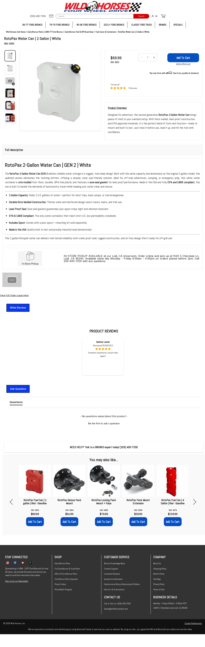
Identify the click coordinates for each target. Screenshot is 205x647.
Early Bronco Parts (62, 563)
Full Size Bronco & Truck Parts (67, 568)
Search (141, 16)
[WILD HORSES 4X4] (102, 7)
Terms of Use (158, 589)
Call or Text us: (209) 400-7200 (117, 603)
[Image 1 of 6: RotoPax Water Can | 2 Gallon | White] (10, 55)
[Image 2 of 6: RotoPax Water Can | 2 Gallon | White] (10, 68)
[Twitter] (30, 562)
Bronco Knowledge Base (114, 563)
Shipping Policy (159, 568)
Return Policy (158, 573)
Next (193, 502)
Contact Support (111, 568)
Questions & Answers (113, 579)
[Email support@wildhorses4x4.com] (51, 16)
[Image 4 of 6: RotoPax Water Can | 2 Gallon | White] (10, 93)
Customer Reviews (112, 573)
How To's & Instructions (114, 589)
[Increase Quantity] (154, 57)
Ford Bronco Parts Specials (66, 579)
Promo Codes (60, 584)
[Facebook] (15, 562)
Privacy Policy (158, 584)
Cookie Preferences (193, 623)
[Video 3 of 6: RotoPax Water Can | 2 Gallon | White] (10, 80)
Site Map (157, 579)
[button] (60, 90)
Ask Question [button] (18, 388)
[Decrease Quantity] (141, 57)
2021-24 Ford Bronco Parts (66, 573)
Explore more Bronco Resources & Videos (122, 584)
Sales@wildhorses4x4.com (116, 609)
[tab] (16, 402)
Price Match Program (63, 589)
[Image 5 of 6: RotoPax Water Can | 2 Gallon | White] (10, 105)
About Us (157, 563)
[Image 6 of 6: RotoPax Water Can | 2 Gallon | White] (10, 118)
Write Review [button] (18, 307)
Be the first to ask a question (104, 423)
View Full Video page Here (14, 295)
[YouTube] (22, 562)
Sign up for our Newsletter (16, 581)
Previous (12, 502)
